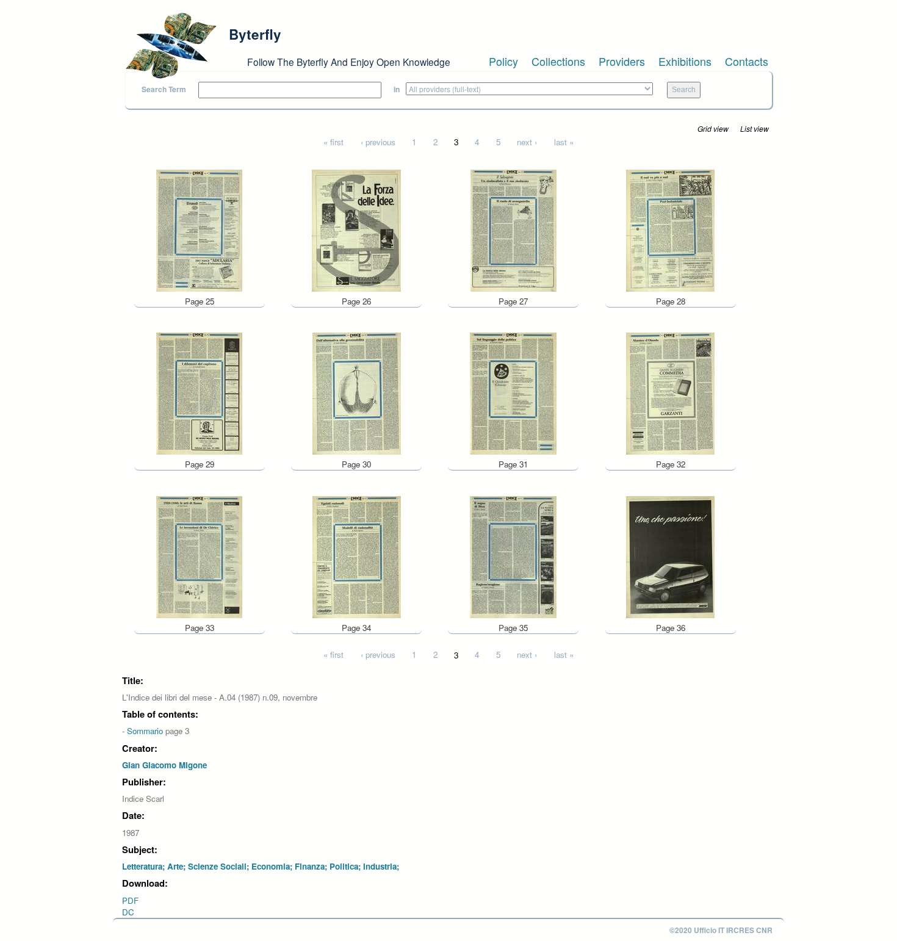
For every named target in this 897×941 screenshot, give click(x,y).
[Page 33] (199, 555)
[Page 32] (670, 392)
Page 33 (199, 627)
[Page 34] (357, 555)
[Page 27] (513, 229)
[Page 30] (357, 392)
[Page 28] (670, 229)
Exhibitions (684, 61)
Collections (558, 61)
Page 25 (199, 301)
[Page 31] (513, 392)
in (397, 89)
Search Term (164, 89)
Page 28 (670, 301)
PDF (130, 900)
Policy (503, 61)
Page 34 (356, 627)
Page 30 (356, 464)
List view (754, 128)
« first (333, 142)
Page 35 (513, 627)
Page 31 (513, 464)
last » (564, 142)
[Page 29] (199, 392)
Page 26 (356, 301)
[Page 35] (513, 555)
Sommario (145, 731)
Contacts (746, 61)
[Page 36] (670, 555)
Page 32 (670, 464)
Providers (622, 61)
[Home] (171, 45)
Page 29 (199, 464)
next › (527, 142)
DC (128, 912)
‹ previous (378, 142)
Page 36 (670, 627)
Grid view (713, 128)
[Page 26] (356, 229)
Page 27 (513, 301)
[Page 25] (199, 229)
